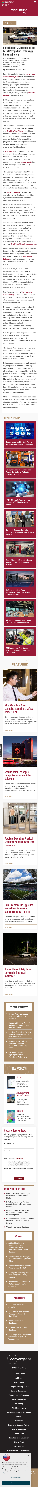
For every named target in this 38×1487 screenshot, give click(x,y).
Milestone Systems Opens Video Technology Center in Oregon (18, 621)
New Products (19, 1068)
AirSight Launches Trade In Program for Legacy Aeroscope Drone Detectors (18, 592)
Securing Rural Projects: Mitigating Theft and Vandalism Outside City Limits (17, 1044)
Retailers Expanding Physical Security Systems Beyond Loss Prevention (19, 842)
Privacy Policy (20, 1158)
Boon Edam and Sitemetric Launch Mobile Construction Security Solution (19, 562)
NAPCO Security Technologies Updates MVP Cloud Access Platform (18, 502)
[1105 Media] (19, 1368)
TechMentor (19, 1434)
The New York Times (15, 131)
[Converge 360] (19, 1359)
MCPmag (19, 1404)
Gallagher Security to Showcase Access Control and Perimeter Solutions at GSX (18, 472)
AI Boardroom (19, 1374)
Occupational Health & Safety (19, 1412)
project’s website (13, 192)
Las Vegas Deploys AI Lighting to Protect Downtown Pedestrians (17, 1054)
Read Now (8, 730)
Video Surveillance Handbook (18, 1227)
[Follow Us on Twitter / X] (6, 5)
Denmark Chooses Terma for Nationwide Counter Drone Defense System (20, 532)
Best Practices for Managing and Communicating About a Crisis (19, 1259)
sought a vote (26, 162)
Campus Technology (19, 1391)
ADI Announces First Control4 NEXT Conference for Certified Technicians (18, 650)
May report (9, 151)
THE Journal (19, 1446)
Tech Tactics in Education (19, 1438)
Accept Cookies (15, 1483)
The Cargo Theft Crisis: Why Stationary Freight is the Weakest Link (19, 1337)
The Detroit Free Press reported (23, 244)
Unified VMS (20, 1111)
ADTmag (19, 1378)
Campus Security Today (19, 1387)
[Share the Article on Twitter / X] (11, 23)
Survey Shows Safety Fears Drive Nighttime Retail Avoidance (18, 973)
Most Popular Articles (14, 1189)
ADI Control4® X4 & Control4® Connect (22, 1094)
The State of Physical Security (16, 1306)
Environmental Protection (19, 1395)
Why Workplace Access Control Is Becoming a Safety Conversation (19, 709)
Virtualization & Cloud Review (19, 1451)
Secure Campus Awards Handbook (17, 1329)
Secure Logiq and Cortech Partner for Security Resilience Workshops (19, 443)
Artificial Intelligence (19, 1007)
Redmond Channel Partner (19, 1425)
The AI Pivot (19, 1442)
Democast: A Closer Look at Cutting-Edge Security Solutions (19, 1284)
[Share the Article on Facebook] (4, 23)
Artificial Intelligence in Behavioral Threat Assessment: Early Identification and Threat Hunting (18, 1247)
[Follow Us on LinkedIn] (3, 5)
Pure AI (19, 1416)
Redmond (19, 1421)
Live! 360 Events (19, 1399)
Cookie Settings (15, 1477)
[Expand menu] (35, 2)
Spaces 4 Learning (19, 1429)
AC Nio (18, 1077)
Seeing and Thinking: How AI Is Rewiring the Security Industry (19, 1275)
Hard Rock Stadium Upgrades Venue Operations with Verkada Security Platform (19, 909)
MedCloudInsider (19, 1408)
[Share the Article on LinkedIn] (8, 23)
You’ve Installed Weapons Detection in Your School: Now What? (18, 1314)
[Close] (28, 1455)
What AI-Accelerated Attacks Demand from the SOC (19, 1267)
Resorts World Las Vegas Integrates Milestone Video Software (18, 776)
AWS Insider (19, 1382)
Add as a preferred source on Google (9, 2)
